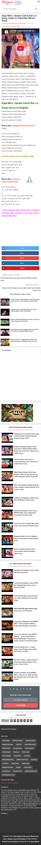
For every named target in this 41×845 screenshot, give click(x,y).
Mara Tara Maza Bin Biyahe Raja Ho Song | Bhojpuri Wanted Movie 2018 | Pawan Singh (26, 487)
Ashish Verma (6, 771)
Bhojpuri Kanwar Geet (31, 771)
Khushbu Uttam (17, 771)
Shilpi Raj (18, 744)
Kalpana (18, 767)
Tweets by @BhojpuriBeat (9, 783)
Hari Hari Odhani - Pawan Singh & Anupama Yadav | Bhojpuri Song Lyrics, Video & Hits (26, 662)
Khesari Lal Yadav (17, 740)
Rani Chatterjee (6, 755)
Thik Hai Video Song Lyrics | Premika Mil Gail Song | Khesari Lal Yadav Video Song (26, 462)
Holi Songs (34, 759)
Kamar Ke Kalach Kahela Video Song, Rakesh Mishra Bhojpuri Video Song (24, 551)
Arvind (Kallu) (28, 767)
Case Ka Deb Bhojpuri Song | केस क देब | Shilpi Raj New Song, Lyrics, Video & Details (26, 585)
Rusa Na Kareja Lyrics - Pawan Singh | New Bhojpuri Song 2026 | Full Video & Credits (25, 649)
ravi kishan (5, 763)
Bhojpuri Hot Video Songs (10, 23)
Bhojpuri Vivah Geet (7, 767)
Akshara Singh (6, 752)
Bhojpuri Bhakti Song (7, 759)
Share (22, 253)
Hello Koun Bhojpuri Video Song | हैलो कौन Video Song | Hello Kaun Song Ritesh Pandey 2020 (25, 513)
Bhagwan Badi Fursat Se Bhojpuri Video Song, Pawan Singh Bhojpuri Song (26, 538)
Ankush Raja (17, 755)
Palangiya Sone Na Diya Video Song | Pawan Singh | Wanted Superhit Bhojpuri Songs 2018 (26, 436)
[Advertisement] (20, 231)
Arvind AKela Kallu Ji (30, 744)
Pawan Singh (5, 740)
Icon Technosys (13, 841)
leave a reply (12, 26)
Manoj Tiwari (15, 763)
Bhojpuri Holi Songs (7, 744)
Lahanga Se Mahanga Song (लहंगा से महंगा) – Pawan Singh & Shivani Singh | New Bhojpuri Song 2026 (26, 624)
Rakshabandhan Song (8, 775)
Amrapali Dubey (17, 748)
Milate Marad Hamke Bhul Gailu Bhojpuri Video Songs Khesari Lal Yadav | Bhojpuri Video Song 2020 (26, 474)
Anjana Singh (25, 763)
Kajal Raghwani (29, 748)
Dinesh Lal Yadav (30, 740)
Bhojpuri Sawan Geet (22, 759)
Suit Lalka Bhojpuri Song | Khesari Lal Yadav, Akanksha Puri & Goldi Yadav (26, 598)
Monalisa (16, 752)
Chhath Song (25, 752)
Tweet (22, 248)
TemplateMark (35, 841)
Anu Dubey (27, 755)
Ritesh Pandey (22, 23)
